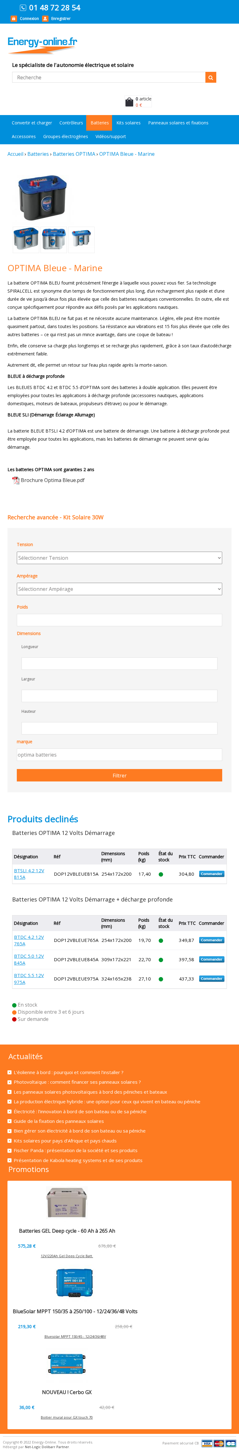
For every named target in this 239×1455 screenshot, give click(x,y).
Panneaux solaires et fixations (178, 123)
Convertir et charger (32, 123)
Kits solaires (128, 123)
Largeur (28, 679)
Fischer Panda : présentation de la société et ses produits (76, 1150)
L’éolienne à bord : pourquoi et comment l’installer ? (69, 1072)
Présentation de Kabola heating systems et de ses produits (78, 1160)
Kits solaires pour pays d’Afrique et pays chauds (65, 1141)
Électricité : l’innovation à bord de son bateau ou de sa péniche (80, 1111)
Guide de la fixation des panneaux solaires (59, 1121)
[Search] (210, 77)
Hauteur (28, 711)
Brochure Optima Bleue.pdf (53, 480)
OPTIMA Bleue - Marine (127, 154)
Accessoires (24, 136)
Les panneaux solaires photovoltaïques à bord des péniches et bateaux (90, 1092)
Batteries (100, 123)
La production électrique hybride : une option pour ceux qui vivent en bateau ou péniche (107, 1101)
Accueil (15, 154)
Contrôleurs (71, 123)
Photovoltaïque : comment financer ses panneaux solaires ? (77, 1082)
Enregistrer (61, 18)
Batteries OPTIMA (74, 154)
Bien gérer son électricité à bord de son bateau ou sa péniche (80, 1131)
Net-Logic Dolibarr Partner (47, 1446)
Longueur (29, 646)
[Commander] (212, 873)
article (144, 99)
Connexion (29, 18)
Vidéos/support (111, 136)
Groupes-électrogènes (65, 136)
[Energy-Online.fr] (61, 45)
